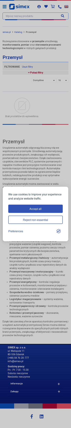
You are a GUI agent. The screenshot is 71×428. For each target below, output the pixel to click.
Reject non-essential (35, 220)
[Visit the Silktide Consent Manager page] (58, 231)
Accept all (35, 209)
